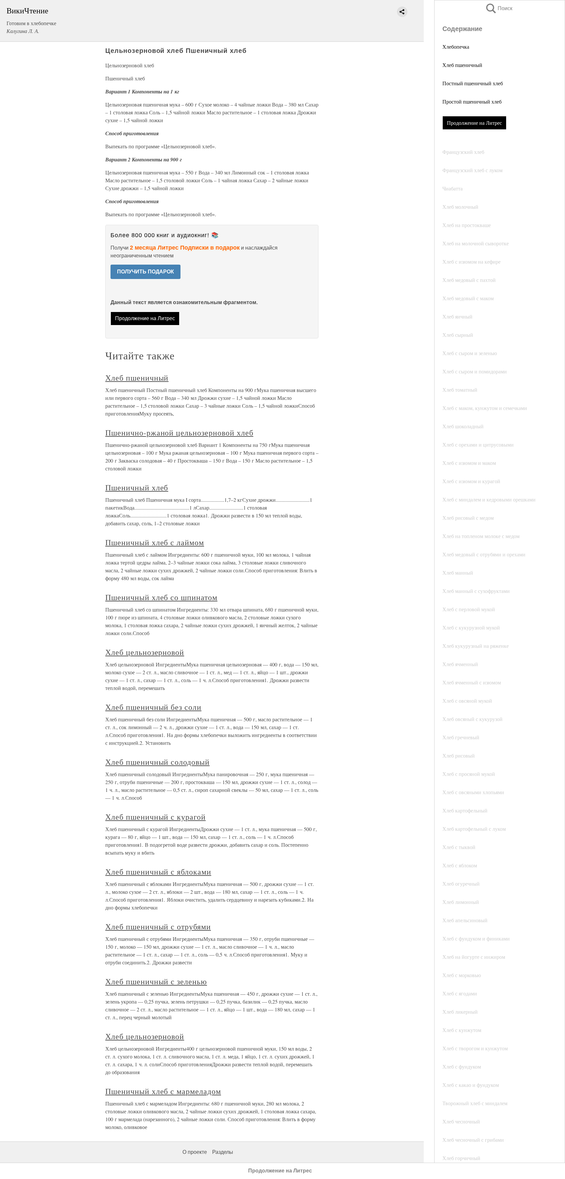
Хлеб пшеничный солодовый (157, 762)
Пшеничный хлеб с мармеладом (163, 1091)
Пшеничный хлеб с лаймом (154, 542)
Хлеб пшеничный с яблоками (158, 871)
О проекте (194, 1152)
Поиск (499, 8)
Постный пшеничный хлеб (472, 83)
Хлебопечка (455, 46)
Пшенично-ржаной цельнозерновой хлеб (179, 432)
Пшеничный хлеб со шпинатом (161, 597)
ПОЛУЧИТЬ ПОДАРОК (145, 271)
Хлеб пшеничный (462, 64)
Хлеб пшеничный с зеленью (156, 981)
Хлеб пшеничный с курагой (155, 816)
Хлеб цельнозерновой (144, 652)
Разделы (222, 1152)
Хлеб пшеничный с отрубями (158, 926)
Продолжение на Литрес (474, 122)
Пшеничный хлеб (136, 487)
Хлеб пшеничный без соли (153, 707)
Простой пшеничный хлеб (472, 101)
